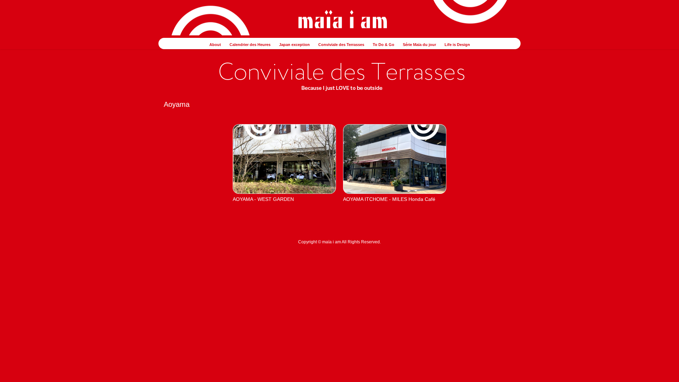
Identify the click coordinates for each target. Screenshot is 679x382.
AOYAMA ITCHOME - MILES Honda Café (389, 199)
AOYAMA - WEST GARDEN (263, 199)
